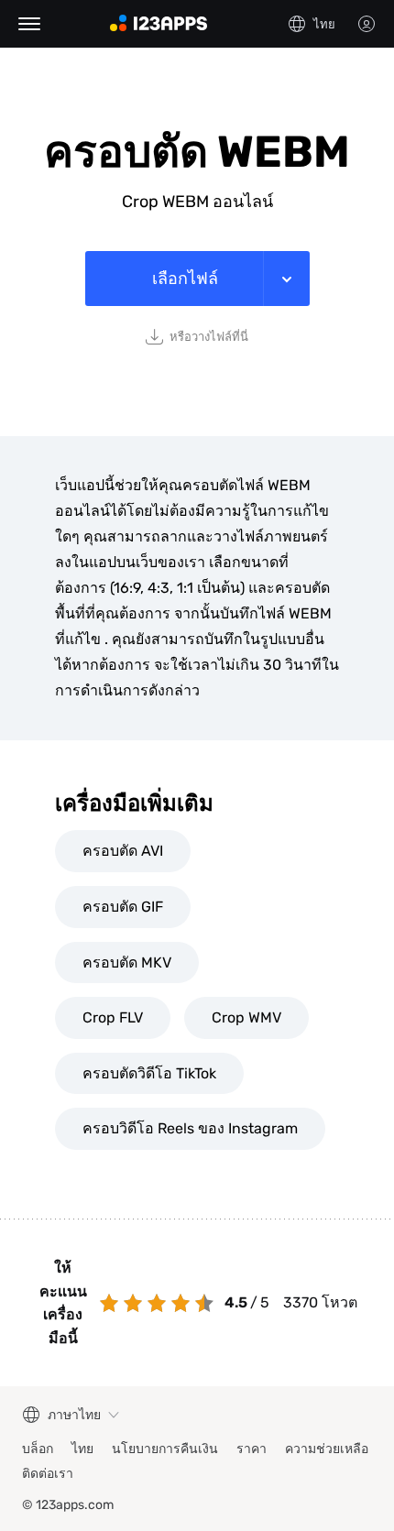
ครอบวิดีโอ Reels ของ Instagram (190, 1128)
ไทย (82, 1449)
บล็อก (37, 1449)
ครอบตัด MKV (126, 962)
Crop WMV (246, 1017)
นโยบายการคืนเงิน (165, 1449)
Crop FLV (112, 1017)
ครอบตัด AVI (122, 850)
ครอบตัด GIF (122, 906)
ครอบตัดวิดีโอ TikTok (149, 1073)
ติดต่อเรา (47, 1474)
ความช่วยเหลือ (326, 1449)
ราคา (251, 1449)
